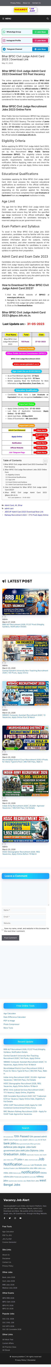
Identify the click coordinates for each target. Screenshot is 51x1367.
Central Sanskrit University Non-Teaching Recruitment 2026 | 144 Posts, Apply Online (25, 671)
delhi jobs (25, 1150)
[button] (47, 18)
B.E (39, 1140)
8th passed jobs (8, 1137)
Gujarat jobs (30, 1155)
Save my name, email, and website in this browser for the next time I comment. (26, 929)
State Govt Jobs (33, 1181)
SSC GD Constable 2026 (11, 1329)
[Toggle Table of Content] (44, 461)
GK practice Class (9, 1347)
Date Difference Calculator (15, 1017)
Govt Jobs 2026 (8, 1281)
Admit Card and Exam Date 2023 (19, 484)
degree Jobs (24, 1147)
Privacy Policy (16, 3)
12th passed (35, 1136)
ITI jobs (18, 1159)
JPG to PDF (7, 1239)
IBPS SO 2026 (7, 1309)
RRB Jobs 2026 (8, 1285)
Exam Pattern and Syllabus (17, 482)
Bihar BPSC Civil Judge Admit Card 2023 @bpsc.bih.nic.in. (26, 494)
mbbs (44, 1168)
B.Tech (43, 1140)
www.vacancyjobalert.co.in (26, 364)
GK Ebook (6, 1350)
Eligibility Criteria (14, 475)
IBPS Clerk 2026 (8, 1302)
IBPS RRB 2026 (8, 1298)
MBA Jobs (38, 1168)
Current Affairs (8, 1343)
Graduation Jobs (15, 1154)
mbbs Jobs (8, 1173)
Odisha (43, 1173)
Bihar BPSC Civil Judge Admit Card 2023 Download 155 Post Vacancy (26, 465)
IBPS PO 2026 (7, 1305)
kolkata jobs (26, 1165)
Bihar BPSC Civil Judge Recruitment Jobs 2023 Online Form (26, 471)
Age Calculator (10, 1013)
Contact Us (36, 3)
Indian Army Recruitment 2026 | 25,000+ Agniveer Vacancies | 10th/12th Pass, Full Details (23, 807)
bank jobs (10, 1143)
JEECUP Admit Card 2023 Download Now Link (24, 512)
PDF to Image (9, 1020)
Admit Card (9, 505)
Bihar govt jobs (35, 1144)
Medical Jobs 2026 (9, 1288)
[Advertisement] (25, 542)
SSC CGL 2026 (8, 1319)
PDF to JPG (7, 1235)
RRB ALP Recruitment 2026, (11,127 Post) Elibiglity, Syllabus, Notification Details (23, 625)
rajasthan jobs (12, 1181)
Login (41, 438)
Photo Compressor (11, 1024)
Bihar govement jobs (23, 1144)
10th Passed (21, 1136)
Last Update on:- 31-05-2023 (20, 497)
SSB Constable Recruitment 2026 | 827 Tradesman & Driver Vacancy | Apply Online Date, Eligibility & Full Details (25, 1099)
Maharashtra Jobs (26, 1168)
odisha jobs (9, 1177)
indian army (10, 1160)
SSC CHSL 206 (8, 1322)
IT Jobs (25, 1160)
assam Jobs (27, 1140)
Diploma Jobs (37, 1150)
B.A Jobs (35, 1140)
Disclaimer (6, 1258)
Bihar (20, 505)
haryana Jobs (38, 1155)
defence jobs (10, 1147)
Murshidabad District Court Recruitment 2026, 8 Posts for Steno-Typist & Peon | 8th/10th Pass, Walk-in (25, 760)
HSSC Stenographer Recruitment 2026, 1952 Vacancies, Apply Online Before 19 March (21, 853)
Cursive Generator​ (9, 1242)
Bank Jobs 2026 (8, 1277)
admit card (9, 508)
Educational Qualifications (17, 477)
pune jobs (33, 1177)
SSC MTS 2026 (8, 1326)
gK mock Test (7, 1339)
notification (30, 1172)
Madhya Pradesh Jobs (11, 1168)
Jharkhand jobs (33, 1160)
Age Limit (11, 479)
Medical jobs (17, 1173)
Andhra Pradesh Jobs (15, 1140)
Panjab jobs (18, 1177)
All (16, 505)
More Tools (8, 1028)
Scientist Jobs (21, 1181)
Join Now (41, 32)
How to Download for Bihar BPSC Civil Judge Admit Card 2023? (26, 488)
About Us (26, 3)
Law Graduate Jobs (39, 1165)
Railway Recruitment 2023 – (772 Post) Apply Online (26, 515)
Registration (41, 435)
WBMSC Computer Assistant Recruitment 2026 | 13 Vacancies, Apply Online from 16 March (23, 716)
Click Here (41, 430)
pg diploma (25, 1177)
